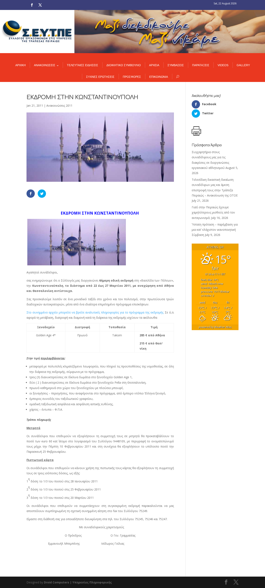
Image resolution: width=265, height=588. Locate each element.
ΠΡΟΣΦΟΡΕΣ (132, 76)
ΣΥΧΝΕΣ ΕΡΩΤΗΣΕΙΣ (100, 76)
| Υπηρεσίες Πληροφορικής (91, 582)
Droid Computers (56, 582)
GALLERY (243, 65)
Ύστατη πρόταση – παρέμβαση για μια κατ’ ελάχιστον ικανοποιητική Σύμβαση (215, 229)
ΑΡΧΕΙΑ (154, 65)
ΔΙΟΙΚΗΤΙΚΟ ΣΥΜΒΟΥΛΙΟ (123, 65)
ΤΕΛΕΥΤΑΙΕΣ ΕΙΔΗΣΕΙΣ (82, 65)
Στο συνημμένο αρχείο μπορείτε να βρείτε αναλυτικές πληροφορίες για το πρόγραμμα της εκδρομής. (95, 312)
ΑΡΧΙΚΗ (20, 65)
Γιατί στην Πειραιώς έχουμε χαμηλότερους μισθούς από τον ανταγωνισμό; (213, 212)
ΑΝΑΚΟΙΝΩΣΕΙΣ (44, 65)
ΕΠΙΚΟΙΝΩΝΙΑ (158, 76)
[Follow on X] (40, 5)
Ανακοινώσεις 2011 (59, 105)
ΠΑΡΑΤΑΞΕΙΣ (200, 65)
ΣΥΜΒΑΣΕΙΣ (175, 65)
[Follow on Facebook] (32, 5)
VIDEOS (223, 65)
